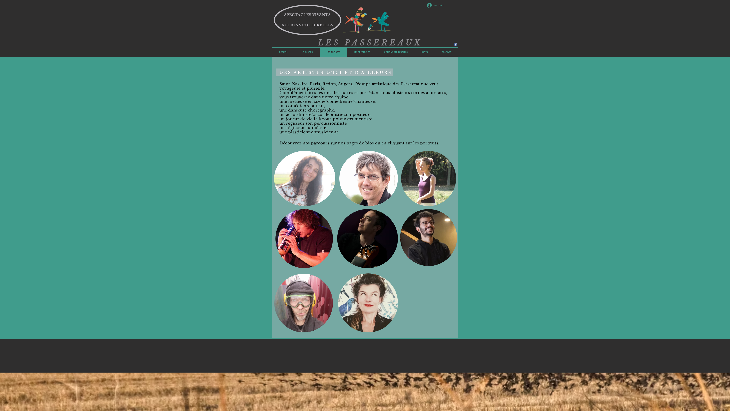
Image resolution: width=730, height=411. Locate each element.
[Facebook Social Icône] (455, 44)
